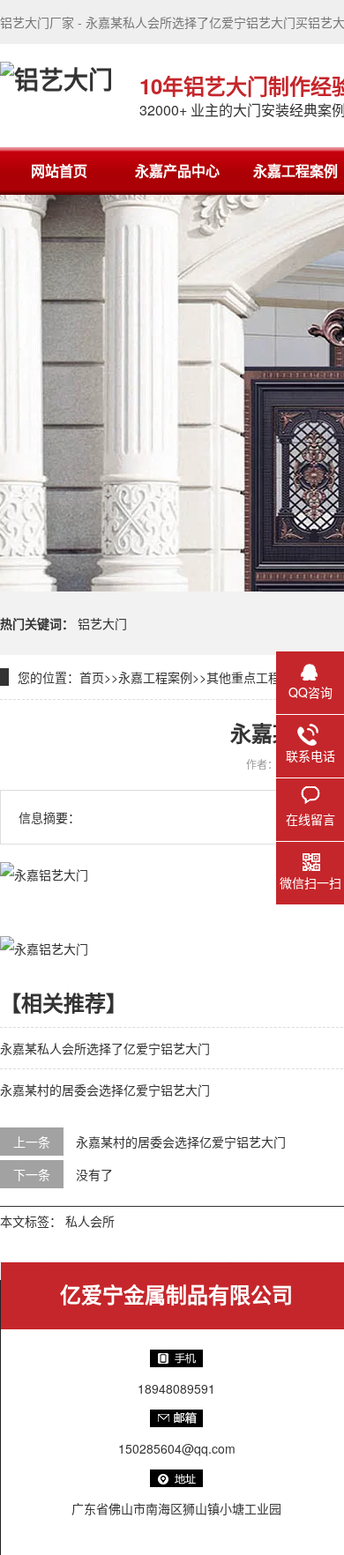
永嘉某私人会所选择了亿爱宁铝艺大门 (105, 1048)
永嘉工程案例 (155, 677)
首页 (91, 677)
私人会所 (90, 1221)
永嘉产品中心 (177, 170)
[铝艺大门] (56, 95)
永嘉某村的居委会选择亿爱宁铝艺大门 (105, 1089)
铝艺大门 (102, 623)
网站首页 (59, 170)
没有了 (94, 1174)
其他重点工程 (243, 677)
